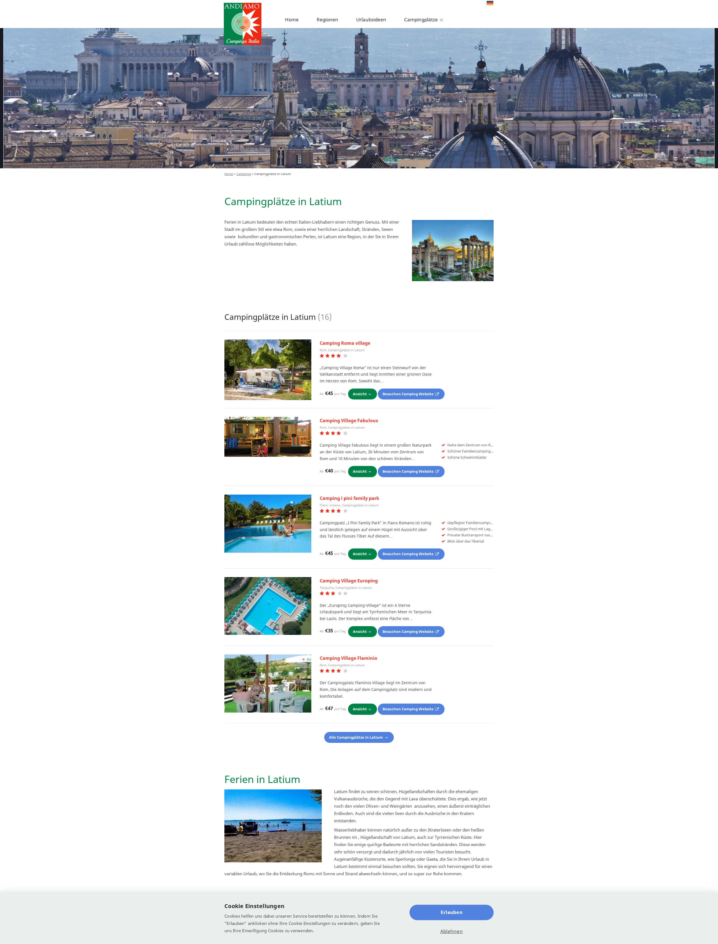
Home (292, 19)
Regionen (327, 19)
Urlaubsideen (371, 19)
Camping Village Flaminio (348, 658)
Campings (243, 174)
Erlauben (451, 912)
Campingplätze (421, 19)
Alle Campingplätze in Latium (356, 737)
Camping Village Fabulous (349, 420)
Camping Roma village (345, 343)
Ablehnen (451, 931)
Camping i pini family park (349, 498)
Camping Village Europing (349, 581)
